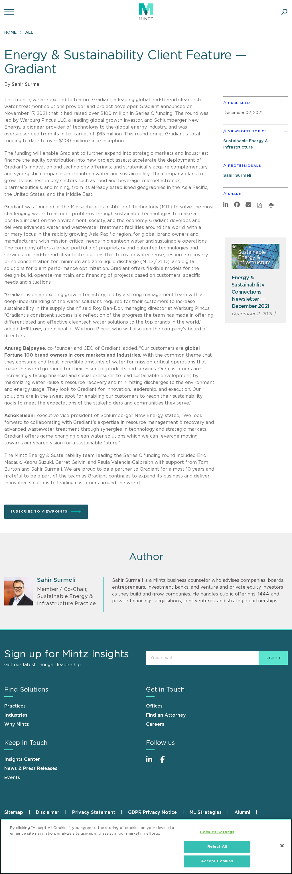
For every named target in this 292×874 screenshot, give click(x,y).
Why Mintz (16, 724)
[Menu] (10, 12)
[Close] (282, 846)
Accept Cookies (217, 861)
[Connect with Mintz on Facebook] (166, 762)
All (29, 32)
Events (12, 777)
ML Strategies (206, 812)
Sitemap (13, 812)
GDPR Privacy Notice (152, 812)
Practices (15, 706)
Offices (154, 706)
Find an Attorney (166, 715)
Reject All (217, 847)
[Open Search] (284, 12)
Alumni (242, 812)
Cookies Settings (217, 832)
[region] (146, 846)
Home (10, 32)
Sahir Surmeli (27, 84)
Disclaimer (47, 812)
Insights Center (22, 759)
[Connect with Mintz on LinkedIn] (151, 762)
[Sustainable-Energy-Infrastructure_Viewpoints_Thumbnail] (256, 256)
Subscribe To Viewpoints (39, 511)
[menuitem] (11, 32)
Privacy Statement (93, 812)
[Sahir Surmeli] (18, 591)
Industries (15, 715)
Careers (155, 724)
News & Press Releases (30, 768)
